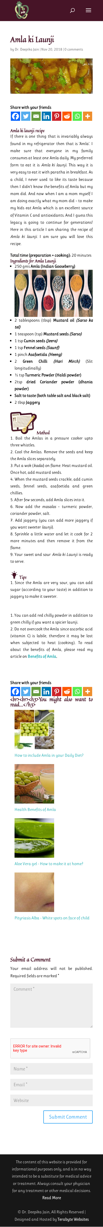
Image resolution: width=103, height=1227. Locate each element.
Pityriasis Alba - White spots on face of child (52, 917)
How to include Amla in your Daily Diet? (49, 755)
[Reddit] (67, 116)
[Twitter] (25, 116)
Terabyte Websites (73, 1219)
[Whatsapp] (77, 116)
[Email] (36, 116)
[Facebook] (15, 116)
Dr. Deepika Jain (27, 49)
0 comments (73, 49)
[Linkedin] (46, 116)
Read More (51, 1197)
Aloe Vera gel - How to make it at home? (49, 863)
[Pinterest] (56, 116)
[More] (87, 116)
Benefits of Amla (42, 656)
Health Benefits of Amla (35, 809)
